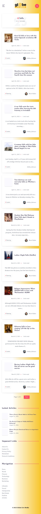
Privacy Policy (6, 451)
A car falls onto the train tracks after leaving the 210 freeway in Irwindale (25, 108)
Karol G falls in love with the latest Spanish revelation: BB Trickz (25, 37)
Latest (8, 58)
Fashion (4, 495)
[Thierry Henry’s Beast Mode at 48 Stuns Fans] (5, 416)
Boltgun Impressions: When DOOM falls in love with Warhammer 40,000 (24, 290)
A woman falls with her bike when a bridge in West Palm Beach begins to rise (25, 146)
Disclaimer (5, 454)
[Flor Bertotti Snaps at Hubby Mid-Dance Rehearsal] (5, 424)
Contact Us (5, 449)
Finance (4, 474)
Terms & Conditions (8, 456)
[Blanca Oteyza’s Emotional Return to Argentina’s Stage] (5, 432)
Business (5, 479)
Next (26, 397)
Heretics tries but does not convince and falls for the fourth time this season (24, 73)
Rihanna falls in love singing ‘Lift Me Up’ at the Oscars (24, 328)
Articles (4, 498)
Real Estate (5, 493)
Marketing (5, 481)
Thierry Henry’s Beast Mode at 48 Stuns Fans (22, 414)
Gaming (8, 93)
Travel (4, 488)
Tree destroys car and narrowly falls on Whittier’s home (24, 182)
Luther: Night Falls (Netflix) (25, 255)
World (4, 471)
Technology (5, 476)
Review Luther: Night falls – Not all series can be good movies (25, 366)
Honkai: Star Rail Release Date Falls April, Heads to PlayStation (24, 217)
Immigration (6, 491)
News (3, 469)
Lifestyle (5, 486)
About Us (5, 447)
